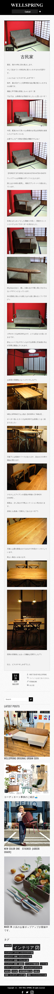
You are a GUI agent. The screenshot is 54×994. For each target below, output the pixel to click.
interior (8, 945)
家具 (7, 971)
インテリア (26, 947)
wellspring (42, 674)
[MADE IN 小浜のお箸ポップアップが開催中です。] (27, 891)
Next (12, 49)
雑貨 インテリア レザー (15, 975)
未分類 (31, 685)
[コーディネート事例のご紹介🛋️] (27, 779)
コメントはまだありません (39, 678)
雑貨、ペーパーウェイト (37, 975)
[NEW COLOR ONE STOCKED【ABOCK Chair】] (27, 824)
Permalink (33, 681)
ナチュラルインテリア (33, 967)
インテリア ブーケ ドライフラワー (19, 952)
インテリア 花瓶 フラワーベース (18, 956)
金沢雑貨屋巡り (26, 971)
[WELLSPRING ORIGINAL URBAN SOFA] (27, 734)
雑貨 (36, 971)
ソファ (44, 964)
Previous (8, 49)
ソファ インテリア (13, 967)
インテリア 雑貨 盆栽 (14, 964)
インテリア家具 (32, 964)
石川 (14, 971)
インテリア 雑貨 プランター (16, 960)
